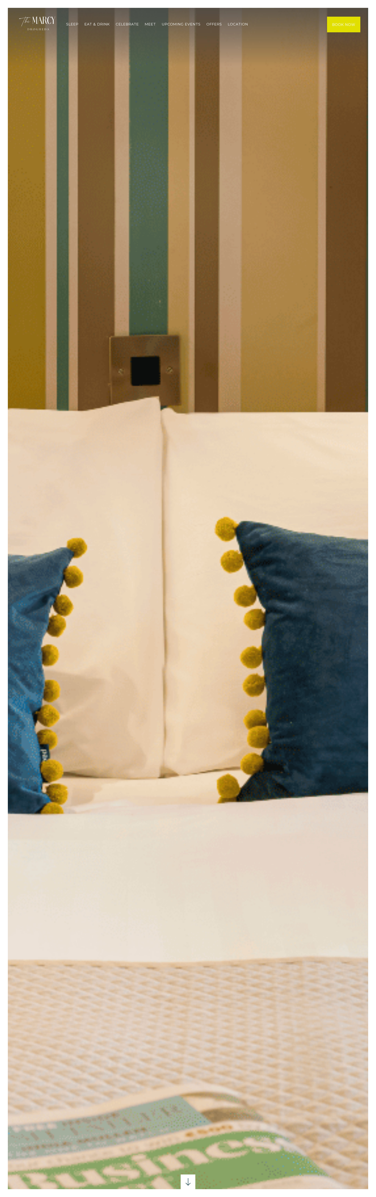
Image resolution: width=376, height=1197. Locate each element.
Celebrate (127, 24)
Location (238, 24)
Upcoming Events (181, 24)
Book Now (343, 25)
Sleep (72, 24)
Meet (150, 24)
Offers (214, 24)
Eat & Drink (97, 24)
